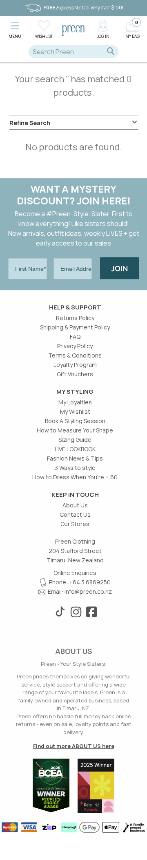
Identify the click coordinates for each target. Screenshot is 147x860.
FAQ (75, 336)
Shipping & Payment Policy (75, 327)
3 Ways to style (75, 468)
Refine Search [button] (29, 123)
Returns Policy (75, 318)
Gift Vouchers (75, 374)
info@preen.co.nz (88, 591)
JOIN (119, 268)
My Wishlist (75, 411)
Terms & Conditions (75, 355)
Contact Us (75, 514)
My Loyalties (75, 402)
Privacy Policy (75, 346)
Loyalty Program (75, 365)
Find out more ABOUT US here (73, 746)
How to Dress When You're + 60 (75, 477)
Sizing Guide (74, 439)
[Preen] (73, 29)
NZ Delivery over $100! (83, 7)
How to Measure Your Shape (75, 430)
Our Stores (74, 524)
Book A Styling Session (75, 421)
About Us (75, 505)
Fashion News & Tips (75, 458)
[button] (14, 28)
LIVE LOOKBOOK (75, 449)
